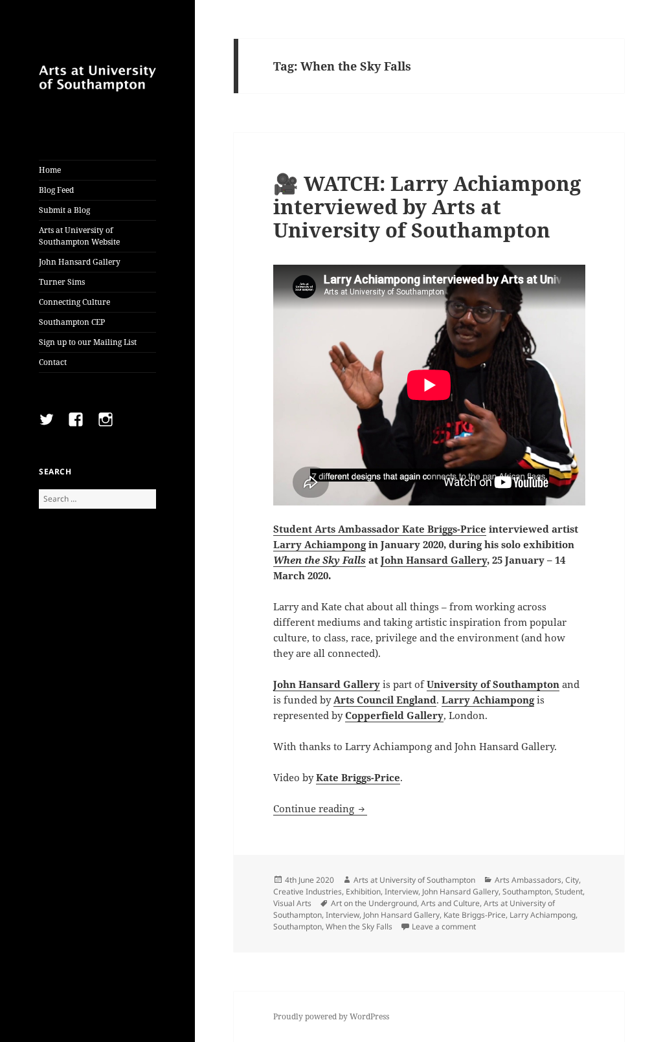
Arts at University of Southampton (414, 879)
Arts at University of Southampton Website (79, 236)
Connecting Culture (74, 301)
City (572, 879)
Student (569, 891)
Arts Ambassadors (528, 879)
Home (50, 169)
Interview (401, 891)
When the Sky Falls (319, 559)
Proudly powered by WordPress (331, 1016)
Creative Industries (307, 891)
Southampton (526, 891)
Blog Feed (56, 189)
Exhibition (363, 891)
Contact (53, 362)
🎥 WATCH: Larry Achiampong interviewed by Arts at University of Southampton (427, 206)
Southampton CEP (72, 321)
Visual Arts (292, 903)
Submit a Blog (64, 210)
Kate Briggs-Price (475, 914)
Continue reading (320, 808)
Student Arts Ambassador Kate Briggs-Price (379, 528)
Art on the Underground (374, 903)
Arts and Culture (450, 903)
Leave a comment (444, 926)
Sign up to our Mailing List (88, 342)
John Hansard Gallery (79, 261)
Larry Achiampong (319, 544)
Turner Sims (62, 281)
